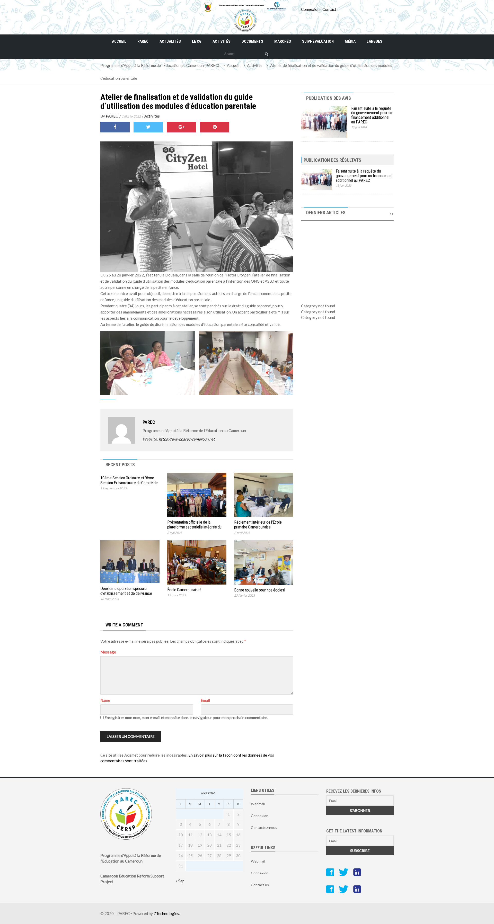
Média (350, 41)
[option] (347, 255)
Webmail (258, 804)
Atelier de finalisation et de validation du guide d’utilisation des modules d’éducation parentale (178, 101)
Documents (252, 41)
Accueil (119, 41)
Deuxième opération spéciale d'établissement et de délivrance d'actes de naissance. (126, 593)
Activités (222, 41)
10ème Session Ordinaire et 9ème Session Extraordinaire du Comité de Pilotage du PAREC (129, 483)
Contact (329, 9)
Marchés (282, 41)
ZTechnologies (166, 913)
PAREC (142, 41)
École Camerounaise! (184, 589)
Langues (374, 41)
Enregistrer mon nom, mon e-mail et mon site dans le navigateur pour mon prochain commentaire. (186, 717)
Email (205, 700)
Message (108, 652)
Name (105, 700)
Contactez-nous (264, 827)
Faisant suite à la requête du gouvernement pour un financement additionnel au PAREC (371, 115)
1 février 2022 (131, 116)
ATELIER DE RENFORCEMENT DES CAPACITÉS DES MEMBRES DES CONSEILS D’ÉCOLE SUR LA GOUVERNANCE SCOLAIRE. (346, 274)
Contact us (260, 885)
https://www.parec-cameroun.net (187, 439)
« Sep (180, 880)
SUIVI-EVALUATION (318, 41)
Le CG (196, 41)
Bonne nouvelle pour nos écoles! (259, 590)
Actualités (170, 41)
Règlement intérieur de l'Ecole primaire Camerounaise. (258, 525)
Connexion (310, 9)
